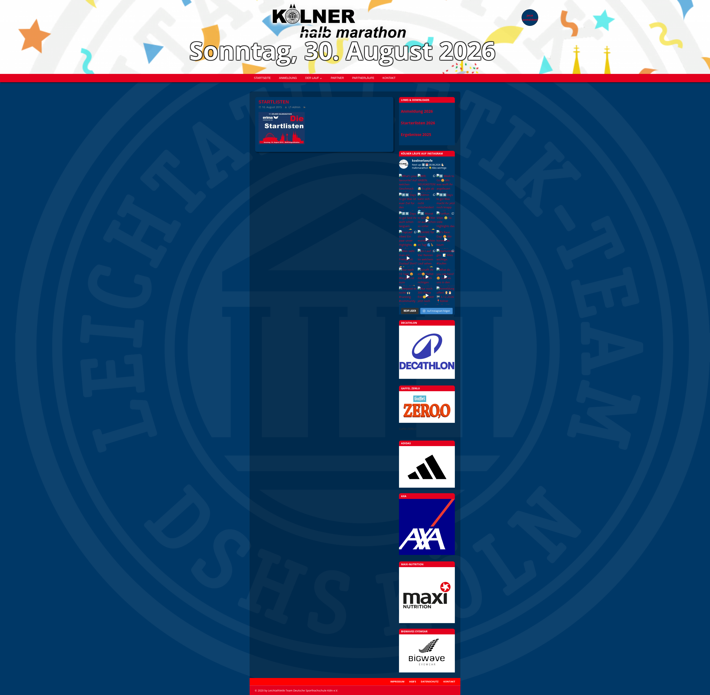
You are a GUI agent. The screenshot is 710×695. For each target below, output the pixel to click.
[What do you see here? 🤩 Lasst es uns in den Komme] (446, 277)
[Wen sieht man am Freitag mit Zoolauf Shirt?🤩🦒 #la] (408, 258)
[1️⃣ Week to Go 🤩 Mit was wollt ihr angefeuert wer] (446, 183)
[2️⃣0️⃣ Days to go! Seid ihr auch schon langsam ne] (408, 220)
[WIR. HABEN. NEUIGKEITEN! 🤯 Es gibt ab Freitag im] (427, 183)
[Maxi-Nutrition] (427, 595)
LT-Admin (294, 107)
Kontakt (389, 77)
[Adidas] (427, 467)
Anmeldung (288, 77)
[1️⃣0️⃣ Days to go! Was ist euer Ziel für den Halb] (408, 202)
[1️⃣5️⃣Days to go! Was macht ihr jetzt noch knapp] (446, 202)
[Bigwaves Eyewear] (427, 653)
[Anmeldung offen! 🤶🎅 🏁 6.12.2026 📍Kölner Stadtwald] (446, 295)
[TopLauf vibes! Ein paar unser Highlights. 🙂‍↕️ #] (408, 239)
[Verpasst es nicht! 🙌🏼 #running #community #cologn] (408, 295)
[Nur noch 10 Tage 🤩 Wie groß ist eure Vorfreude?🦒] (408, 277)
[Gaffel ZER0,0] (427, 422)
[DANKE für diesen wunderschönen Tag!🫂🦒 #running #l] (427, 239)
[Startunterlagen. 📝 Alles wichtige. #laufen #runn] (446, 258)
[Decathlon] (427, 378)
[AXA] (427, 554)
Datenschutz (430, 681)
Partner (337, 77)
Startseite (262, 77)
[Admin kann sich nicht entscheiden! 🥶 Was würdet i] (427, 202)
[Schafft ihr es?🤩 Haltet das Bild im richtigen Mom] (427, 277)
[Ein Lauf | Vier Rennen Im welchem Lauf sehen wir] (427, 258)
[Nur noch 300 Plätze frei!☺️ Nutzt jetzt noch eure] (427, 295)
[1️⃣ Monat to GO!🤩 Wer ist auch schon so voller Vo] (427, 220)
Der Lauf (312, 77)
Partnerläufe (363, 77)
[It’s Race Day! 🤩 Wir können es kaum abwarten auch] (446, 239)
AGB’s (412, 681)
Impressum (397, 681)
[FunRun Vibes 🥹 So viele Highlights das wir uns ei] (446, 220)
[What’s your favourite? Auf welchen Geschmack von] (408, 183)
